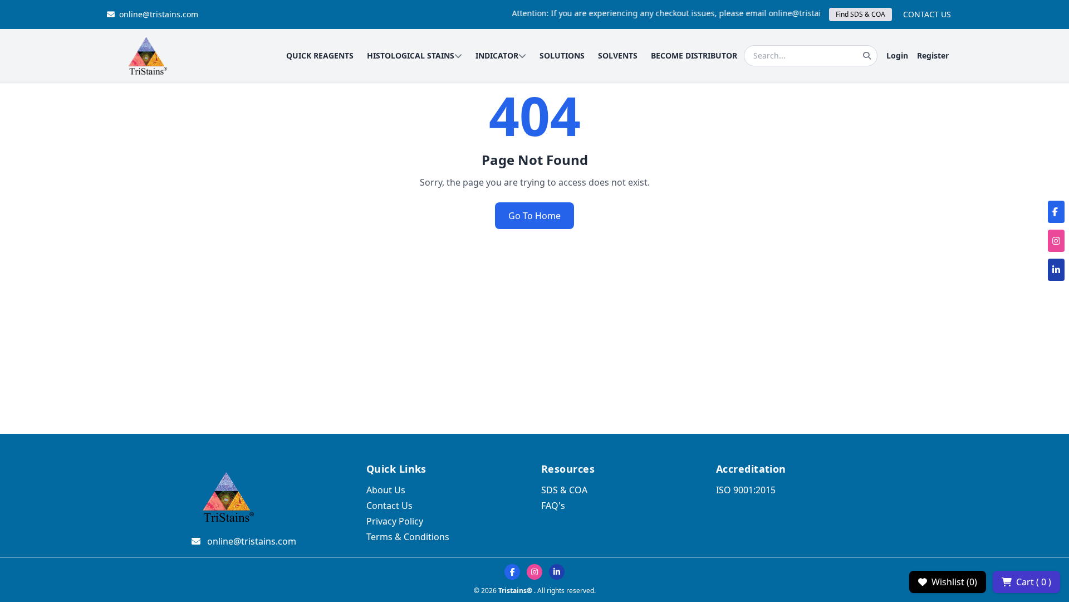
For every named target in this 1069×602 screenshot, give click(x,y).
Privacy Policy (394, 521)
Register (933, 55)
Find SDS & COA (860, 14)
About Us (385, 490)
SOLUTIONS (562, 55)
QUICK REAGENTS (320, 55)
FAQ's (553, 505)
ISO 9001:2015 (746, 490)
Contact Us (389, 505)
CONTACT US (927, 14)
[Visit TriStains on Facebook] (512, 572)
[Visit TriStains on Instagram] (534, 572)
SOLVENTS (618, 55)
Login (897, 55)
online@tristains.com (158, 14)
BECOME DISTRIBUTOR (694, 55)
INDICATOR (496, 55)
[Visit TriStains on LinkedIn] (557, 572)
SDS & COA (564, 490)
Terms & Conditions (407, 537)
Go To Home (534, 216)
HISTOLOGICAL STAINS (410, 55)
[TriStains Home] (147, 55)
